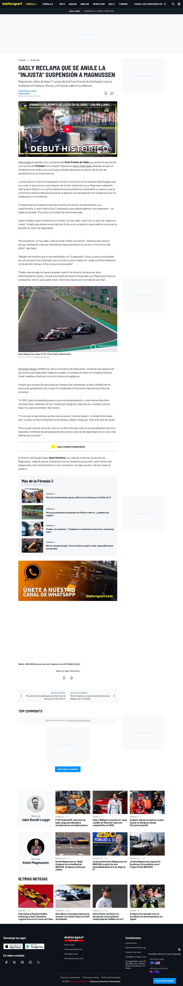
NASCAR (73, 4)
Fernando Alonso (27, 368)
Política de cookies (90, 977)
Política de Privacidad (110, 977)
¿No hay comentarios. (67, 720)
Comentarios (131, 943)
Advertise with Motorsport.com (139, 947)
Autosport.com (71, 954)
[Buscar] (173, 4)
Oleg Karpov (24, 93)
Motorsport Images (42, 357)
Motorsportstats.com (73, 958)
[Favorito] (106, 93)
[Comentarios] (113, 93)
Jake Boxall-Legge (27, 91)
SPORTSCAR (99, 4)
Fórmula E (47, 4)
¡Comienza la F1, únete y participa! (99, 11)
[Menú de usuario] (179, 4)
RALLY (112, 4)
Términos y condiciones (70, 977)
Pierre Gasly (24, 162)
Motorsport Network (79, 981)
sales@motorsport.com (135, 956)
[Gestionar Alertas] (71, 678)
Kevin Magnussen (82, 165)
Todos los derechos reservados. (105, 981)
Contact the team (133, 952)
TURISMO (123, 4)
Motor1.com (69, 944)
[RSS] (38, 962)
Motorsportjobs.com (73, 949)
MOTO (62, 4)
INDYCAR (85, 4)
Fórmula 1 (31, 4)
